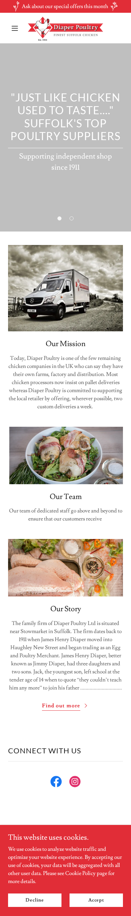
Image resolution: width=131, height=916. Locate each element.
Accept (96, 900)
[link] (65, 28)
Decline (35, 900)
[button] (16, 28)
